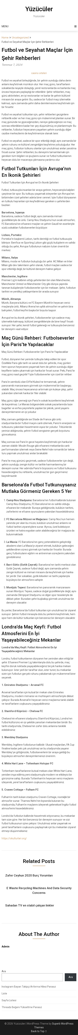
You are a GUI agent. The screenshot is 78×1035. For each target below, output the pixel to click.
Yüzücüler (39, 9)
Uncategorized (20, 37)
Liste (4, 993)
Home (5, 37)
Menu (5, 26)
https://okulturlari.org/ (14, 838)
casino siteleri (39, 73)
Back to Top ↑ (39, 1031)
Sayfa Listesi (9, 1000)
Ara (4, 971)
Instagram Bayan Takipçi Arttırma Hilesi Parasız (29, 986)
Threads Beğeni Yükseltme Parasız (22, 1007)
